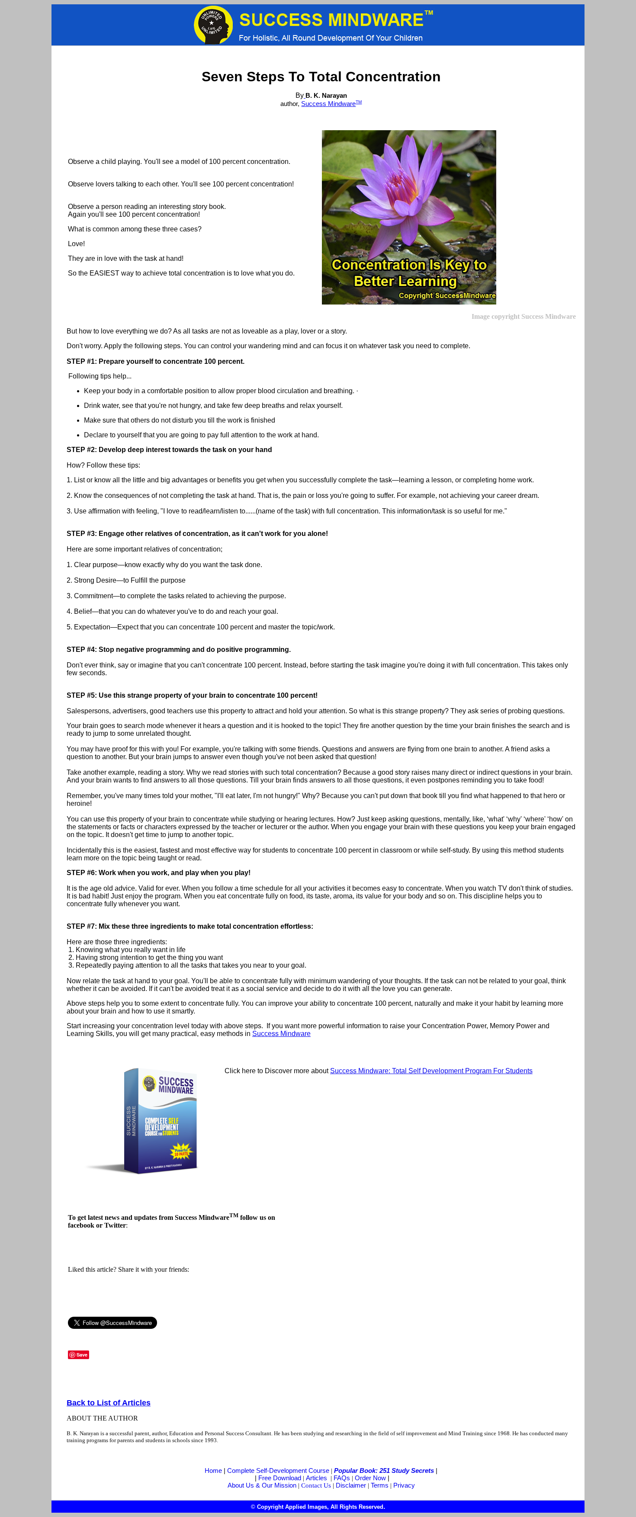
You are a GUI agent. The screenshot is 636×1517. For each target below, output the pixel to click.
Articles (316, 1478)
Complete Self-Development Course (278, 1470)
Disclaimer (351, 1485)
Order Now (370, 1478)
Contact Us (316, 1485)
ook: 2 (358, 1470)
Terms (380, 1485)
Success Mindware (328, 103)
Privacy (404, 1485)
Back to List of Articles (109, 1402)
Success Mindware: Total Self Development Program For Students (431, 1070)
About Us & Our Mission (262, 1485)
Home (213, 1470)
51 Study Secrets (408, 1470)
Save (82, 1354)
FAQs (342, 1478)
